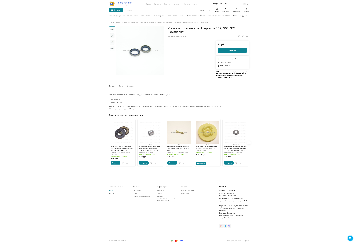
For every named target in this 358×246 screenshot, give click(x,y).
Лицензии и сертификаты (141, 196)
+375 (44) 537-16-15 (219, 4)
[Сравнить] (243, 36)
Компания (136, 187)
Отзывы (135, 193)
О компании (137, 190)
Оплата (121, 86)
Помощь (184, 187)
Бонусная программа (188, 190)
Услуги (111, 193)
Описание (112, 86)
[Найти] (209, 10)
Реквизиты (160, 190)
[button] (249, 142)
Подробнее (201, 163)
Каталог (111, 190)
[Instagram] (221, 226)
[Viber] (229, 226)
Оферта (246, 241)
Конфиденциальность (234, 241)
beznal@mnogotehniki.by (227, 195)
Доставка (130, 86)
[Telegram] (225, 226)
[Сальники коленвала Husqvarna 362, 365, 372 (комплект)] (140, 50)
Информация (162, 187)
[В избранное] (239, 36)
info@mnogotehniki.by (226, 193)
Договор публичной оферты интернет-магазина (166, 199)
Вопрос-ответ (185, 193)
